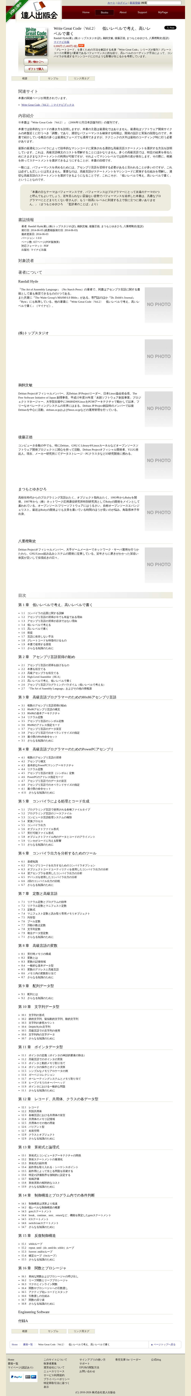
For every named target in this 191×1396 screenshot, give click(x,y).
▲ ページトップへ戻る (163, 1344)
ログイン (122, 2)
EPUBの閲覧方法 (89, 1367)
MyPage (163, 12)
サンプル (53, 78)
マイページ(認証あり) (20, 1367)
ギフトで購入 (36, 69)
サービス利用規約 (54, 1375)
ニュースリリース (54, 1371)
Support (142, 12)
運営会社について (54, 1367)
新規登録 (135, 2)
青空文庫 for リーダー (128, 1359)
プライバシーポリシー (57, 1379)
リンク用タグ (81, 78)
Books (104, 12)
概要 (24, 78)
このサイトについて (55, 1359)
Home (86, 12)
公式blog (156, 1359)
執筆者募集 (50, 1363)
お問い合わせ (87, 1371)
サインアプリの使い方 (92, 1359)
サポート (84, 1363)
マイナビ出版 (61, 42)
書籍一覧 (28, 1344)
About (123, 12)
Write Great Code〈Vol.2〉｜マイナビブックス (47, 104)
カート (111, 2)
